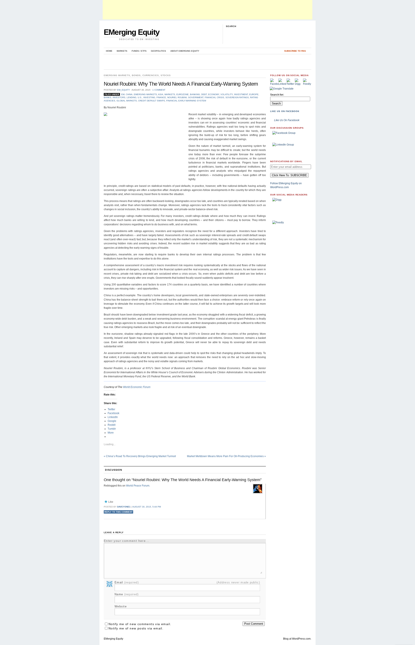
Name (127, 594)
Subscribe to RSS (295, 51)
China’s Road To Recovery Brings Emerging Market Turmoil (140, 456)
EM (122, 94)
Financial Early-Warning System (186, 100)
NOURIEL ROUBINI (177, 97)
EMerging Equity (131, 32)
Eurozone (182, 94)
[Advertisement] (207, 9)
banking (195, 94)
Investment (241, 94)
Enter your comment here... (126, 541)
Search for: (277, 94)
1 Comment (158, 90)
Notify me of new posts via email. (136, 628)
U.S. (140, 97)
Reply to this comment (118, 512)
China (129, 94)
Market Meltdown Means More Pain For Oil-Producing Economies (226, 456)
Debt (204, 94)
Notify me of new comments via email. (140, 624)
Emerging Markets (117, 75)
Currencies (150, 75)
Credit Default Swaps (151, 100)
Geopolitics (158, 51)
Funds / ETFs (139, 51)
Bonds (136, 75)
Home (109, 51)
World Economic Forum (136, 387)
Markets (122, 51)
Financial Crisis (214, 97)
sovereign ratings (237, 97)
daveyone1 (124, 507)
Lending (131, 97)
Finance (161, 97)
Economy (213, 94)
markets (169, 94)
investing (149, 97)
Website (121, 606)
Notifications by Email (286, 161)
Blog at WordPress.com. (297, 638)
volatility (226, 94)
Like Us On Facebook (284, 111)
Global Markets (127, 100)
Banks (107, 97)
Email (127, 582)
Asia (160, 94)
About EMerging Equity (184, 51)
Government (195, 97)
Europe (254, 94)
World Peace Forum (137, 485)
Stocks (166, 75)
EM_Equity (123, 90)
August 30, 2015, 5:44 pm (146, 507)
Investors (119, 97)
